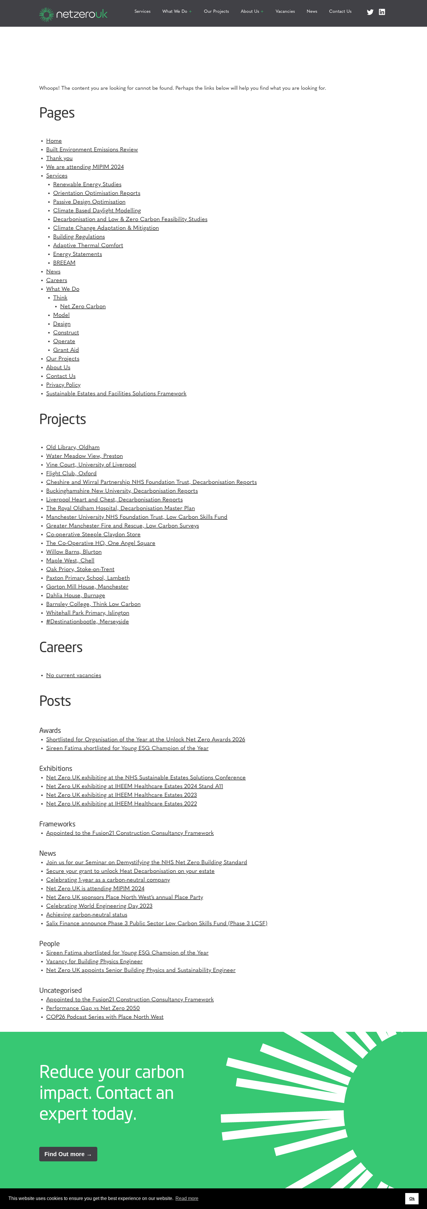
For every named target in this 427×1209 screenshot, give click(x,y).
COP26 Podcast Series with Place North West (105, 1017)
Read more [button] (186, 1198)
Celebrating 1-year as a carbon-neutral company (108, 880)
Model (61, 315)
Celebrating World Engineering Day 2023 (99, 906)
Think (60, 298)
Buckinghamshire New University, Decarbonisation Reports (122, 491)
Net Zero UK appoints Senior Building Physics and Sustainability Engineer (141, 970)
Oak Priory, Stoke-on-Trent (80, 570)
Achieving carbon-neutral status (86, 915)
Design (62, 324)
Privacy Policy (63, 385)
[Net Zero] (73, 12)
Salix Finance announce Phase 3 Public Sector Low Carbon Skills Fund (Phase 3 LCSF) (157, 924)
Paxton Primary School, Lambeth (88, 578)
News (312, 12)
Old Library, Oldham (73, 448)
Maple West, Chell (70, 561)
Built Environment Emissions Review (92, 150)
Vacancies (285, 12)
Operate (64, 342)
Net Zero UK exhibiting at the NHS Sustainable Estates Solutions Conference (146, 778)
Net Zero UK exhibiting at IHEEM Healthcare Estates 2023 (121, 795)
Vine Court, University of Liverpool (91, 465)
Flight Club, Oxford (71, 474)
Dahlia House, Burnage (75, 596)
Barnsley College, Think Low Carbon (93, 604)
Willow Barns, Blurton (74, 552)
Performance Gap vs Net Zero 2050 (93, 1008)
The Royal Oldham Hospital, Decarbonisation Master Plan (120, 509)
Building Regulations (79, 237)
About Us (250, 12)
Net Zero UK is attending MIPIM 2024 (95, 889)
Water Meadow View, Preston (84, 456)
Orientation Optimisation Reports (96, 193)
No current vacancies (73, 676)
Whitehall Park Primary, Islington (87, 613)
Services (142, 12)
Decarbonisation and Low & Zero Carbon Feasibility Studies (130, 220)
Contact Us (340, 12)
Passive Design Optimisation (89, 202)
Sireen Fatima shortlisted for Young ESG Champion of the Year (127, 748)
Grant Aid (66, 350)
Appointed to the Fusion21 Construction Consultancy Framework (130, 833)
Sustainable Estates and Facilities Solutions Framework (116, 394)
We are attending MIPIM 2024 (85, 167)
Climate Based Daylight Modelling (97, 211)
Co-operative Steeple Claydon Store (93, 535)
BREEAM (64, 263)
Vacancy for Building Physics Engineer (94, 962)
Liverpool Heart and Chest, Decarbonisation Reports (114, 500)
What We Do (174, 12)
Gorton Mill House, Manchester (87, 587)
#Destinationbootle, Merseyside (87, 622)
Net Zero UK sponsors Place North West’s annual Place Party (124, 898)
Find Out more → (68, 1154)
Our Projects (216, 12)
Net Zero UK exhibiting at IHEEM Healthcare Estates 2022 (121, 804)
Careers (56, 281)
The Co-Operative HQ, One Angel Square (100, 543)
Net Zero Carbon (83, 307)
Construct (66, 333)
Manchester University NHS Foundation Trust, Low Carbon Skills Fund (136, 517)
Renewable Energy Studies (87, 185)
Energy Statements (77, 254)
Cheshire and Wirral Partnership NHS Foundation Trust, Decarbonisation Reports (151, 482)
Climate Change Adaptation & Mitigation (106, 228)
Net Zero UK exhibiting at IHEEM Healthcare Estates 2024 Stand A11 (134, 787)
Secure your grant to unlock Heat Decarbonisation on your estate (130, 871)
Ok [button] (412, 1198)
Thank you (59, 159)
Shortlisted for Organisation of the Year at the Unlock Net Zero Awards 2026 (145, 740)
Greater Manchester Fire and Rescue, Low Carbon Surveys (122, 526)
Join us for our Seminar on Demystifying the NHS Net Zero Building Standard (146, 863)
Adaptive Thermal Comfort (88, 246)
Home (54, 141)
